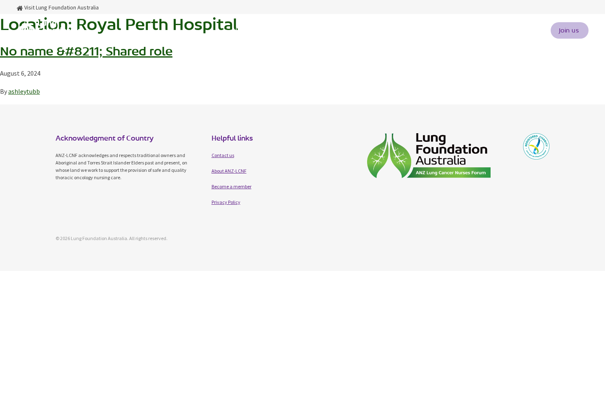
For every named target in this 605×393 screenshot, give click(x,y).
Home (242, 30)
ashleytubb (24, 91)
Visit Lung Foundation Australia (61, 7)
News (472, 30)
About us (282, 30)
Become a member (231, 186)
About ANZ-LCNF (229, 171)
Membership (337, 30)
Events (435, 30)
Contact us (515, 30)
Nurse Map (391, 30)
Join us (569, 30)
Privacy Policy (226, 202)
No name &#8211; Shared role (86, 51)
